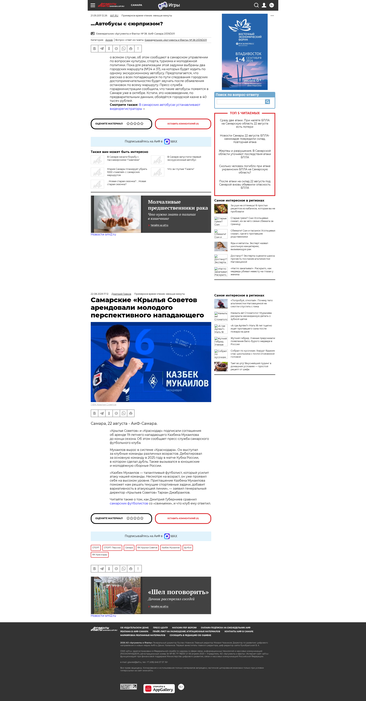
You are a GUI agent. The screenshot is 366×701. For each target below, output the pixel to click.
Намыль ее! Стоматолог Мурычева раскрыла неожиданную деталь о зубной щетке (251, 316)
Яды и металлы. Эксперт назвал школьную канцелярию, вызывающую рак (249, 246)
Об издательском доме (134, 627)
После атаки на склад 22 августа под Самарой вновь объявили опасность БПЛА (244, 185)
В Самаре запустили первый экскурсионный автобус (184, 158)
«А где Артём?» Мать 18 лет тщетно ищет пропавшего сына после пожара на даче (251, 328)
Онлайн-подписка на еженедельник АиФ (225, 627)
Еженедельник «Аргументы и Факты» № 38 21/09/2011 (176, 40)
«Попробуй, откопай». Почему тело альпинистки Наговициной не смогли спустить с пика (252, 303)
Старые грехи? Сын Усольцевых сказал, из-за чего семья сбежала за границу (252, 221)
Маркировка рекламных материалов (142, 635)
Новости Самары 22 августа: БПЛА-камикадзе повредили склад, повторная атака (245, 139)
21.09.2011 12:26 (99, 15)
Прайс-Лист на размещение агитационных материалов (186, 631)
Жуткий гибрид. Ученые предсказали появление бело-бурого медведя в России (253, 341)
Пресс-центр (160, 627)
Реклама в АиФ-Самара (134, 631)
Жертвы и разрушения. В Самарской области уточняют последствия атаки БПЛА (244, 154)
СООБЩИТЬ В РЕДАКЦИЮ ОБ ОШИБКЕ (190, 635)
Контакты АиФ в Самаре (239, 631)
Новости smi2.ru (103, 234)
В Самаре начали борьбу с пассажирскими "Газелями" (123, 158)
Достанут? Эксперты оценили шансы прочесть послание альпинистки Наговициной (253, 258)
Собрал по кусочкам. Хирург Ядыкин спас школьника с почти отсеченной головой (253, 353)
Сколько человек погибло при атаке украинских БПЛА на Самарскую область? (244, 169)
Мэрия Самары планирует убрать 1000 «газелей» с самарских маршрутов (127, 172)
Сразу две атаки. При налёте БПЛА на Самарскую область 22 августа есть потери (245, 123)
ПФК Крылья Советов (103, 404)
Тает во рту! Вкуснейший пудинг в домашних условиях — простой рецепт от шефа (251, 366)
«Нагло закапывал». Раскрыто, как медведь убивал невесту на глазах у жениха (252, 271)
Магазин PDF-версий (184, 627)
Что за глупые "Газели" (180, 169)
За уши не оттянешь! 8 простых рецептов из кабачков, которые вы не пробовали (253, 208)
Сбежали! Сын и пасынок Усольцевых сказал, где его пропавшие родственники (253, 233)
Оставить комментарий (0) (183, 124)
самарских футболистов (129, 503)
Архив (109, 40)
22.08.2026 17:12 (99, 293)
